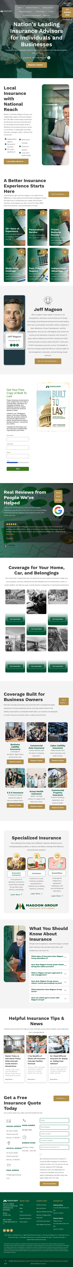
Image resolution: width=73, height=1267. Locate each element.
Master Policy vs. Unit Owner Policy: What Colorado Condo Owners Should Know (13, 1061)
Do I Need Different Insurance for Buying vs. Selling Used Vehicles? (58, 1060)
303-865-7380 (67, 4)
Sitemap (52, 1261)
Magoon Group (24, 1261)
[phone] (11, 345)
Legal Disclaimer (44, 1261)
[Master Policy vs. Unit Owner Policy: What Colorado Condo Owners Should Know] (14, 1044)
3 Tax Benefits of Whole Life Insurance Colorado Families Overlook (36, 1060)
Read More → (9, 1079)
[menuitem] (21, 8)
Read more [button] (10, 534)
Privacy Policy (34, 1261)
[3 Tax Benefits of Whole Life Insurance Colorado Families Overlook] (36, 1044)
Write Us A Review (58, 496)
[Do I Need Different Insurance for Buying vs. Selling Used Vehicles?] (59, 1044)
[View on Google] (9, 538)
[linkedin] (17, 345)
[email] (14, 345)
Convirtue (43, 1264)
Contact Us (67, 19)
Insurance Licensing (61, 1261)
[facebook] (11, 1230)
